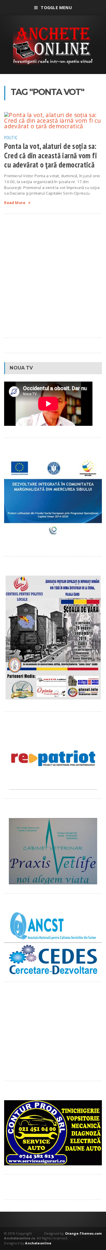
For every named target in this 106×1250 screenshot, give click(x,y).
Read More (14, 203)
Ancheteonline (38, 1243)
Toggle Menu (56, 7)
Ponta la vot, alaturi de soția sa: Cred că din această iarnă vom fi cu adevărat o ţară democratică (50, 155)
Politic (10, 137)
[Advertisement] (53, 276)
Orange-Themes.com (83, 1233)
